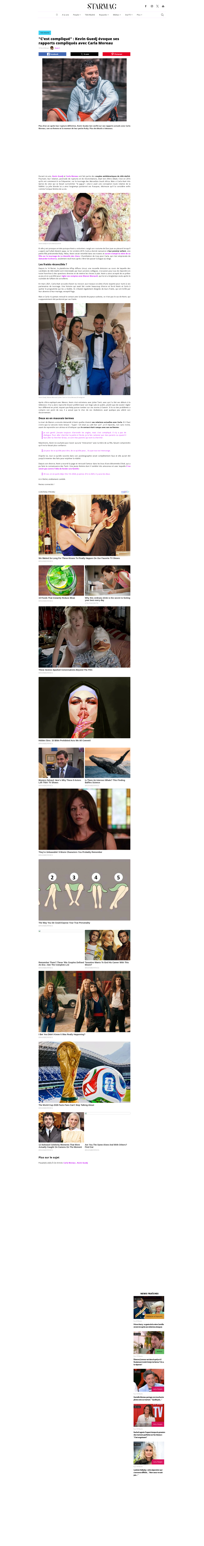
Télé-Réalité (90, 15)
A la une (65, 15)
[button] (146, 8)
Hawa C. (57, 48)
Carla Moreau (72, 176)
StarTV (128, 15)
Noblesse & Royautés (154, 1316)
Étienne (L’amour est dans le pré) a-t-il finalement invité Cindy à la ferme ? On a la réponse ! (149, 1362)
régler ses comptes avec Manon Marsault (79, 276)
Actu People (157, 1389)
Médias (116, 15)
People (76, 15)
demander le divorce (48, 259)
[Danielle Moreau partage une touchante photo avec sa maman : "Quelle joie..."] (149, 1380)
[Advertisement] (102, 22)
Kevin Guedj (57, 176)
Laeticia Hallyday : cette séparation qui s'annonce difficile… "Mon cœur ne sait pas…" (148, 1472)
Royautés (103, 15)
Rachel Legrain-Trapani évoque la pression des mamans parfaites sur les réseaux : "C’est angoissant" (149, 1435)
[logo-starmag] (102, 6)
